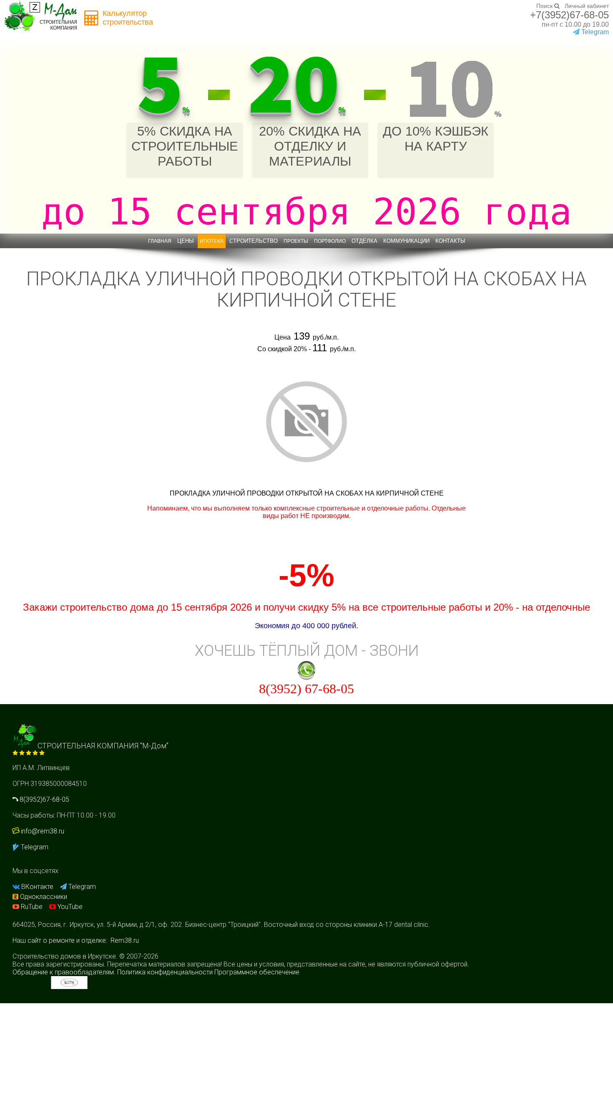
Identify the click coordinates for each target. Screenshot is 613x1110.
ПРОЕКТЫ (296, 241)
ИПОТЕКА (212, 241)
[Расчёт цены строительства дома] (91, 18)
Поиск (545, 6)
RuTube (31, 907)
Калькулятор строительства (128, 17)
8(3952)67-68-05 (43, 799)
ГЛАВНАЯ (159, 241)
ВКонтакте (37, 887)
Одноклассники (42, 897)
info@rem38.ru (42, 831)
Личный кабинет (587, 6)
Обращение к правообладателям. (64, 972)
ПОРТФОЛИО (330, 241)
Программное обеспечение (256, 972)
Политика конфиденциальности (165, 972)
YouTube (69, 907)
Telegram (33, 847)
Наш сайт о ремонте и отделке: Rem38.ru (76, 940)
